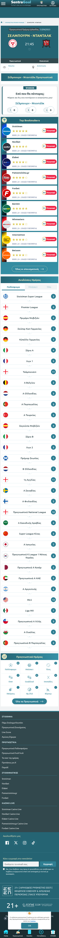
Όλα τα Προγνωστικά (27, 701)
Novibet (16, 141)
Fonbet (16, 188)
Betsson (16, 250)
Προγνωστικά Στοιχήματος (14, 727)
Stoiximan (17, 126)
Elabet (15, 157)
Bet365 (16, 203)
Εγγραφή (48, 864)
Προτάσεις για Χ (9, 762)
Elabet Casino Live (10, 818)
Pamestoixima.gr (20, 172)
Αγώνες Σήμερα (9, 736)
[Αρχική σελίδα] (1, 22)
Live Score (6, 732)
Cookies (33, 921)
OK (29, 925)
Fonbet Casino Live (10, 828)
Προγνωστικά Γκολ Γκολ (12, 753)
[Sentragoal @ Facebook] (7, 843)
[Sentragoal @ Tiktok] (33, 843)
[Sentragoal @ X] (16, 843)
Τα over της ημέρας (10, 758)
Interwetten (18, 234)
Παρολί (5, 767)
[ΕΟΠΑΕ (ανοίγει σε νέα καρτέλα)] (37, 905)
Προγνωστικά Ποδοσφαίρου (15, 748)
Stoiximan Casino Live (11, 809)
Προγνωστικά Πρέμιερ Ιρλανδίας (24, 29)
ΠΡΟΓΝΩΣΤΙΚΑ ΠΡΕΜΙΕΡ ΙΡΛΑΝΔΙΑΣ (14, 22)
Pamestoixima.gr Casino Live (15, 823)
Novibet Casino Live (11, 814)
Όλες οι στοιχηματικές (27, 268)
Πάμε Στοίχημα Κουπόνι (12, 722)
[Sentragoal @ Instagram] (25, 843)
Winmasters (18, 219)
